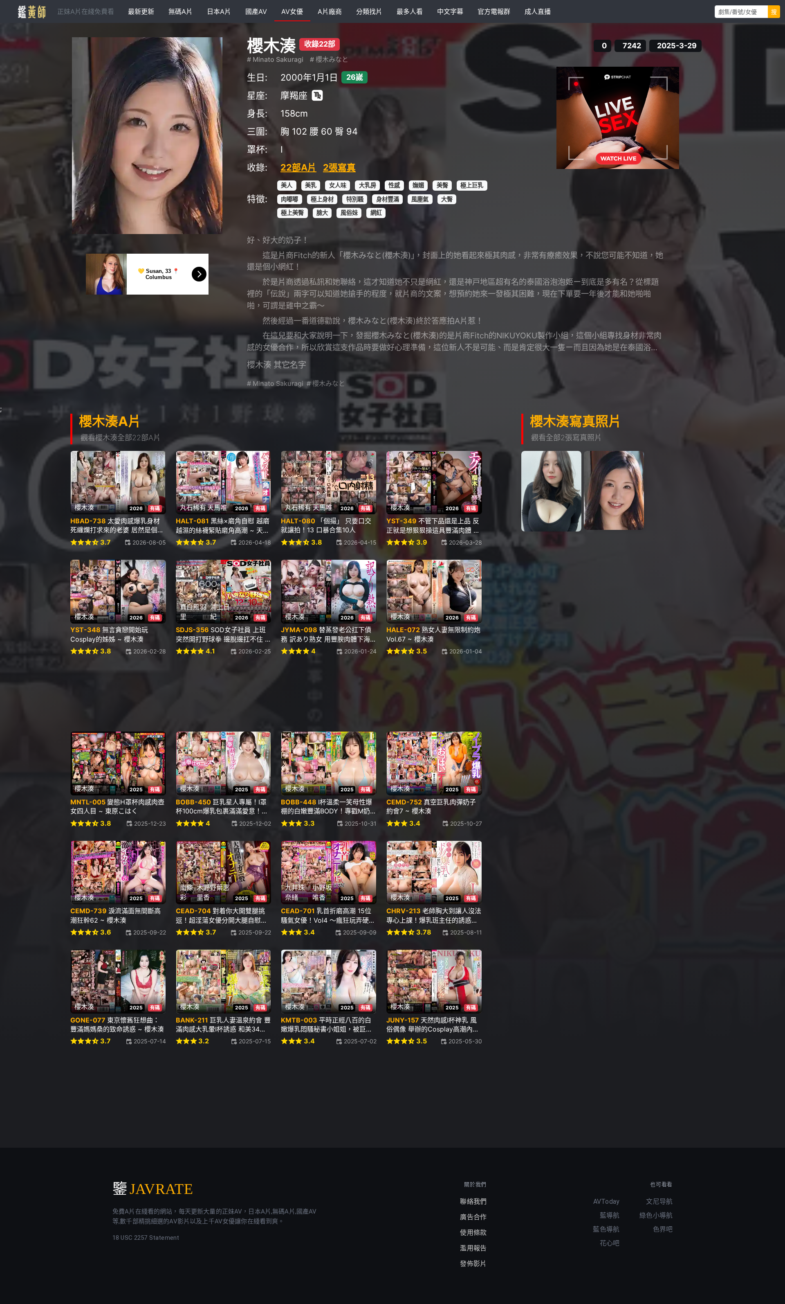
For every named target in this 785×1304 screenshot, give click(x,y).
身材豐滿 (387, 199)
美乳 (310, 185)
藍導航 (609, 1215)
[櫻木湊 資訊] (147, 135)
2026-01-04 (465, 651)
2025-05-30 (465, 1041)
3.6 (105, 932)
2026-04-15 (360, 542)
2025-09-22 (149, 932)
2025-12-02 (255, 823)
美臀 (442, 185)
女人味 (337, 185)
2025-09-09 (360, 932)
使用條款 (473, 1232)
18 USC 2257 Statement (145, 1237)
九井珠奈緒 (295, 892)
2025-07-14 (150, 1041)
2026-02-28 (149, 651)
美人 (286, 185)
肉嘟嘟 (289, 199)
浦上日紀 (220, 612)
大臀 (447, 199)
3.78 (423, 932)
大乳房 (367, 185)
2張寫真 (339, 167)
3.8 (316, 542)
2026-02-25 (254, 651)
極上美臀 (292, 212)
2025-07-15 (255, 1041)
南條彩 (186, 892)
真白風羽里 (193, 612)
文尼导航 (659, 1201)
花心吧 (609, 1243)
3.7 (105, 542)
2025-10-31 (361, 823)
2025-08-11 (466, 932)
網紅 (376, 212)
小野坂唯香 (322, 892)
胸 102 (293, 131)
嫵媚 (418, 185)
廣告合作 (473, 1217)
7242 (632, 46)
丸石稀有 (193, 507)
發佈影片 (473, 1264)
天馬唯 (217, 507)
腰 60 (321, 131)
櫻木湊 (271, 46)
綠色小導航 (656, 1215)
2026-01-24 (360, 651)
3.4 (414, 823)
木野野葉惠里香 (213, 892)
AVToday (606, 1201)
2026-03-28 (465, 542)
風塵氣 (419, 199)
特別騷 (354, 199)
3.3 (309, 823)
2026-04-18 (254, 542)
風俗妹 (349, 212)
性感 (394, 185)
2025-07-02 (360, 1041)
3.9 (421, 542)
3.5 (421, 651)
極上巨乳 (471, 185)
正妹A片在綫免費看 (85, 11)
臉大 (322, 212)
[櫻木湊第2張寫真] (614, 490)
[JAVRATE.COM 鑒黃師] (31, 11)
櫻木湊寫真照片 (575, 421)
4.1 (210, 651)
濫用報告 (473, 1248)
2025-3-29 (677, 46)
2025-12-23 (150, 823)
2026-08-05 (149, 542)
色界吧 (663, 1229)
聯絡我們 (473, 1201)
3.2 (203, 1041)
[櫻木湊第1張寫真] (551, 491)
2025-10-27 (466, 823)
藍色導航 (606, 1229)
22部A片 (298, 167)
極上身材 (322, 199)
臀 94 (346, 131)
